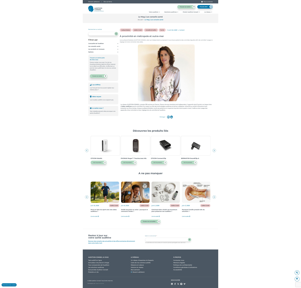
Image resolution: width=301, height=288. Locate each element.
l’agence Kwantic (99, 283)
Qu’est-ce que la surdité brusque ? (194, 209)
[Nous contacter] (202, 1)
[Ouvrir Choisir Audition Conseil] (199, 12)
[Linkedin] (171, 117)
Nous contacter (208, 1)
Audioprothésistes (125, 30)
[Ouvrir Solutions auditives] (177, 12)
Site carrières (108, 1)
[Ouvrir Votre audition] (159, 12)
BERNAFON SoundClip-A (160, 158)
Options (91, 52)
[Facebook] (168, 117)
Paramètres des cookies (9, 285)
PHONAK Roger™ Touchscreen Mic (103, 158)
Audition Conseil (138, 30)
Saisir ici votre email (151, 236)
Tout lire (162, 30)
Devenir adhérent (94, 1)
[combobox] (103, 34)
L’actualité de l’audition (96, 43)
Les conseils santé (94, 46)
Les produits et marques (96, 49)
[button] (86, 150)
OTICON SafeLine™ (188, 158)
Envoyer (189, 239)
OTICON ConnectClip (128, 158)
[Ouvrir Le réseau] (211, 12)
